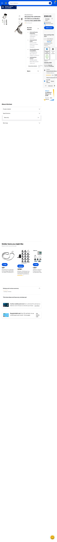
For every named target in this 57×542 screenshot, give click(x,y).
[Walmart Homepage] (6, 3)
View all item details (32, 66)
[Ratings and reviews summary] (39, 287)
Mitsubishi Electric (29, 14)
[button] (19, 16)
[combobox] (30, 3)
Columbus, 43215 (48, 62)
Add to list (50, 85)
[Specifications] (39, 113)
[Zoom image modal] (19, 22)
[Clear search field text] (48, 3)
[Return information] (45, 25)
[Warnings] (39, 123)
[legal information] (52, 18)
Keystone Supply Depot (51, 71)
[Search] (50, 3)
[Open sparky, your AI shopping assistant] (52, 537)
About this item (7, 104)
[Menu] (2, 3)
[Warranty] (38, 117)
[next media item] (19, 23)
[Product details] (39, 109)
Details (52, 81)
